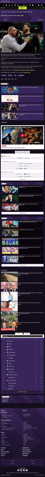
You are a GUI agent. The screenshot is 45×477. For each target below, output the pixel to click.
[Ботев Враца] (32, 5)
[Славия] (26, 5)
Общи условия (26, 451)
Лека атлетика (4, 437)
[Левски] (6, 5)
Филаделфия (21, 75)
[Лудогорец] (3, 5)
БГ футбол (4, 412)
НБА (15, 75)
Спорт (9, 11)
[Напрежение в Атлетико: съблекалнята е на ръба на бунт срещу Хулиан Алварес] (22, 250)
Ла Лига (6, 156)
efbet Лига (4, 414)
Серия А (25, 423)
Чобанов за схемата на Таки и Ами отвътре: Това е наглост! (29, 302)
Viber (20, 70)
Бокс (3, 438)
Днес (22, 152)
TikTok (27, 70)
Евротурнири (4, 417)
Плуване (25, 441)
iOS (29, 72)
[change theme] (43, 7)
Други (25, 429)
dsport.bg (5, 19)
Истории (3, 447)
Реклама (24, 455)
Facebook (16, 70)
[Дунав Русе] (35, 5)
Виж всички (22, 179)
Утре (27, 152)
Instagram (32, 70)
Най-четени (4, 218)
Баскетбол (13, 11)
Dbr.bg (33, 463)
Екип (2, 449)
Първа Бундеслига (5, 423)
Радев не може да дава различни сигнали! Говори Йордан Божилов (31, 282)
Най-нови (3, 183)
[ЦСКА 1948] (12, 5)
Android (26, 72)
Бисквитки (25, 453)
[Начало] (2, 11)
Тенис (3, 435)
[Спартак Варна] (23, 5)
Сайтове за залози (5, 398)
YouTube (23, 70)
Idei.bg (12, 463)
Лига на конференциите (28, 426)
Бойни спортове (5, 441)
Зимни (3, 440)
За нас (3, 455)
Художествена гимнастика (28, 438)
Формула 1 (26, 435)
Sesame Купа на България (7, 415)
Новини (3, 410)
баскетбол (10, 75)
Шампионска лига (9, 161)
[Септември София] (21, 5)
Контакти (3, 453)
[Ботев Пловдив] (18, 5)
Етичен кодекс (5, 451)
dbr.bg (19, 275)
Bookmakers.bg (4, 400)
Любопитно (25, 447)
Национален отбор (27, 415)
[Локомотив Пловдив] (38, 5)
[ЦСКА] (9, 5)
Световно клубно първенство (7, 429)
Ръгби (25, 444)
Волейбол (4, 434)
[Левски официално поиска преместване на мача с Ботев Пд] (22, 241)
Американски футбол (6, 444)
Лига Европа (4, 426)
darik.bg (19, 284)
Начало (5, 11)
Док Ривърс (4, 75)
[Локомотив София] (41, 5)
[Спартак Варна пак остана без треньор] (22, 232)
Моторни (25, 440)
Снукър (3, 443)
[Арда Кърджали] (15, 5)
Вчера (17, 152)
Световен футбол (6, 420)
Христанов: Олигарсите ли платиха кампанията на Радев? (29, 322)
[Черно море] (29, 5)
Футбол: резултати (5, 401)
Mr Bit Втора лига (8, 172)
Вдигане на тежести (27, 437)
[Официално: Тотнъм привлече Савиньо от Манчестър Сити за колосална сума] (22, 189)
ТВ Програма (26, 449)
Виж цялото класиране (22, 391)
